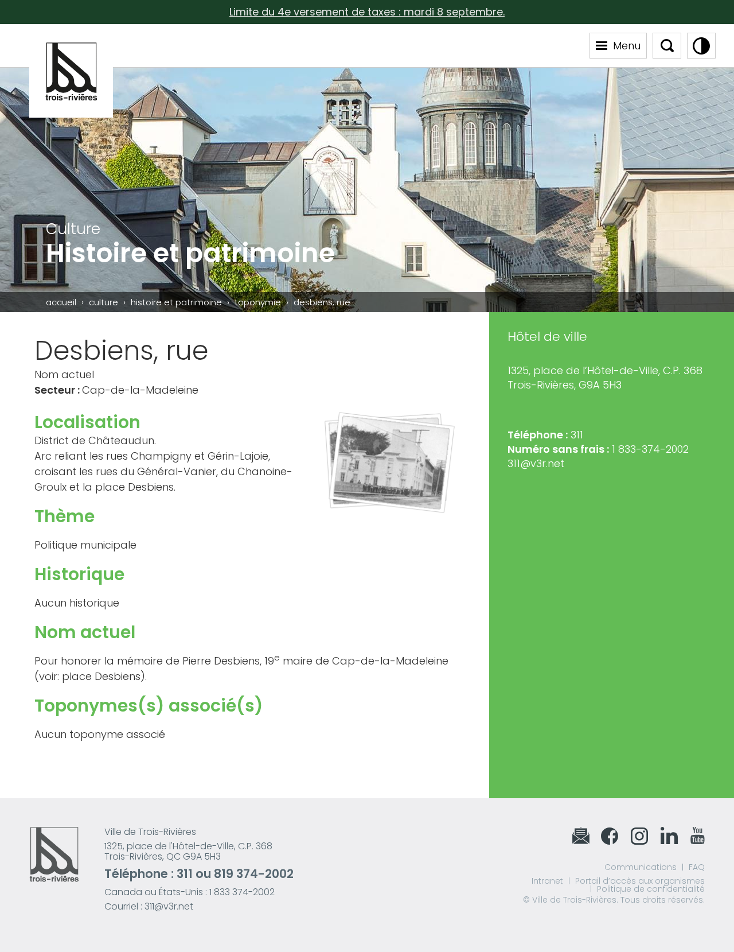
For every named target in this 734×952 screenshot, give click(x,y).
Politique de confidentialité (651, 889)
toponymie (258, 302)
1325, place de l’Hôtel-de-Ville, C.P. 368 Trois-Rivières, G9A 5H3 (604, 377)
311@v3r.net (535, 463)
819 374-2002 (254, 873)
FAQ (697, 867)
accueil (61, 302)
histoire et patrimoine (176, 302)
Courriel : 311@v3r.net (148, 906)
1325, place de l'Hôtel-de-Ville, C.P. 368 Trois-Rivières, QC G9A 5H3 (188, 851)
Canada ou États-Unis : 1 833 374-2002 (189, 892)
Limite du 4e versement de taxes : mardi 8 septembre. (367, 12)
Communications (640, 867)
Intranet (547, 881)
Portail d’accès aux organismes (640, 881)
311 (185, 873)
